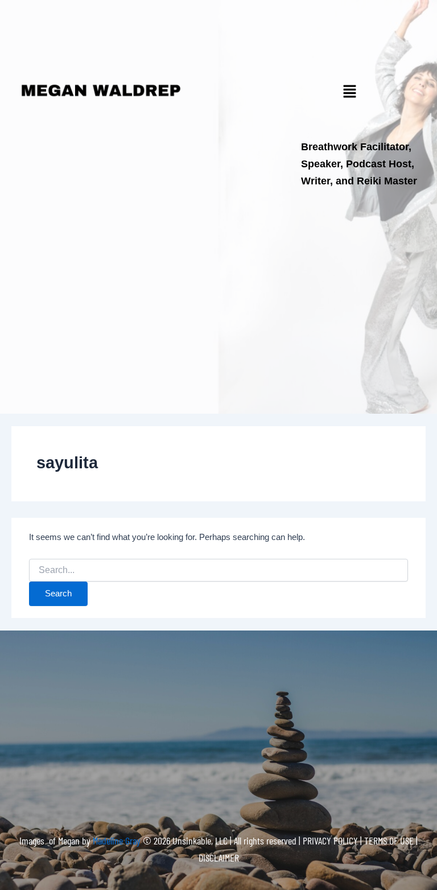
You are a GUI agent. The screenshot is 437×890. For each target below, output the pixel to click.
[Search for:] (218, 570)
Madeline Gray (118, 840)
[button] (349, 92)
